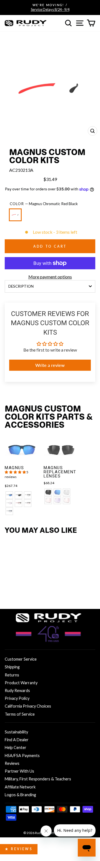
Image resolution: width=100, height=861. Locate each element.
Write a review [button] (50, 365)
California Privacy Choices (28, 706)
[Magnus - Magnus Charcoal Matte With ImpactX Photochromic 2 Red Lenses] (27, 503)
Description (21, 286)
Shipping (12, 667)
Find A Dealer (17, 739)
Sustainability (16, 732)
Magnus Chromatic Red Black (15, 214)
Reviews (12, 763)
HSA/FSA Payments (22, 755)
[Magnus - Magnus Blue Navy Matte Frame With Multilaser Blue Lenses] (9, 495)
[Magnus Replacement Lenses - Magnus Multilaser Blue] (57, 492)
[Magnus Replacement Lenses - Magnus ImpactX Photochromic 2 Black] (66, 492)
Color (44, 203)
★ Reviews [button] (18, 849)
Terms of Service (20, 714)
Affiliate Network (20, 787)
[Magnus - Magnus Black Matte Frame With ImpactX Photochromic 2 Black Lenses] (27, 495)
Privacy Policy (17, 698)
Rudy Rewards (17, 690)
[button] (15, 472)
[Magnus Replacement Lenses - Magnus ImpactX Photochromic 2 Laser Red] (66, 500)
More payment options (50, 276)
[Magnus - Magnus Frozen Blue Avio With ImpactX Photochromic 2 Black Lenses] (9, 511)
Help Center (15, 747)
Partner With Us (19, 771)
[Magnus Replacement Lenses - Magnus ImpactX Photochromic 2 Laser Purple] (57, 500)
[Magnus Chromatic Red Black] (16, 217)
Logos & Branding (20, 794)
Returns (12, 675)
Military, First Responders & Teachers (38, 779)
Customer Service (21, 659)
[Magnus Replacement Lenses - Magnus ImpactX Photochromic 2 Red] (48, 500)
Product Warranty (21, 682)
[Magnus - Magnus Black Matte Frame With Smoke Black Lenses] (18, 495)
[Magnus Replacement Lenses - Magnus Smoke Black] (48, 492)
